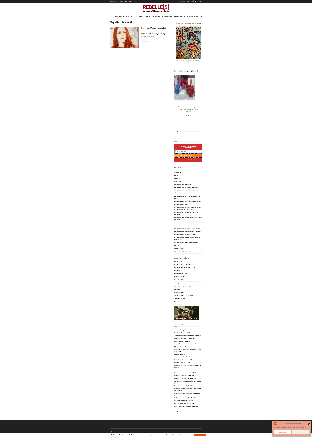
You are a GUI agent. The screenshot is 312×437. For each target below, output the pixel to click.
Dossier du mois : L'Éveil (181, 204)
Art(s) (130, 16)
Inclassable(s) (178, 255)
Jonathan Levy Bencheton (149, 30)
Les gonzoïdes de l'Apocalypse (183, 264)
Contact (122, 1)
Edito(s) (176, 245)
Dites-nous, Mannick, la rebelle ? (153, 28)
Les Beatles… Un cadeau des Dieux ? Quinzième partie (188, 388)
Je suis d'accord (199, 435)
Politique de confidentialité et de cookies (182, 435)
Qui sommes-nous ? (192, 16)
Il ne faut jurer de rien (179, 386)
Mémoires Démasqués (180, 273)
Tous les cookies (282, 432)
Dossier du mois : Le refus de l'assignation (187, 228)
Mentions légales (128, 1)
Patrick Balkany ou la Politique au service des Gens (187, 381)
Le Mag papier (178, 261)
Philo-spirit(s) (138, 16)
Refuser (301, 432)
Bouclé (176, 354)
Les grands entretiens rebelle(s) (184, 267)
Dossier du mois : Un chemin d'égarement (186, 242)
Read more (146, 40)
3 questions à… (178, 172)
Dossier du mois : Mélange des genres (185, 234)
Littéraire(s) (156, 16)
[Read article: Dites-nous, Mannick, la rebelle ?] (124, 37)
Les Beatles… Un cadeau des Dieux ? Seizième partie (187, 365)
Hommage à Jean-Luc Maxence (183, 252)
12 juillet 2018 (160, 30)
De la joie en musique (179, 370)
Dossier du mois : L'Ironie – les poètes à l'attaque (186, 213)
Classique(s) (178, 181)
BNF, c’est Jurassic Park (180, 403)
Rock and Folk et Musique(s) (182, 286)
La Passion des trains (179, 359)
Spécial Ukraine (167, 16)
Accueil (115, 16)
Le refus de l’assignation (180, 330)
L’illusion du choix (179, 332)
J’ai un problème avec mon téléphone (184, 335)
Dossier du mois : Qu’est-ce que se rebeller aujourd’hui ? (187, 238)
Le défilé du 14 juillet (179, 400)
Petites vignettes (179, 276)
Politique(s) (123, 16)
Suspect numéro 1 (179, 341)
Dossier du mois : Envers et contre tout (186, 187)
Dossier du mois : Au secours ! (183, 184)
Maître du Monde (178, 362)
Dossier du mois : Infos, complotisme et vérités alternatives (186, 192)
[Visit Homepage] (156, 8)
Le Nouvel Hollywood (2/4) (181, 398)
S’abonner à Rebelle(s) (114, 1)
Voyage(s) (177, 301)
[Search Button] (201, 16)
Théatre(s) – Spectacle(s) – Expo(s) (184, 295)
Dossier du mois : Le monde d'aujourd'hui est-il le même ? (188, 224)
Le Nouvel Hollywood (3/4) (181, 378)
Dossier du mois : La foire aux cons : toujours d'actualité (188, 218)
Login (201, 1)
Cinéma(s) (177, 178)
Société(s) (148, 16)
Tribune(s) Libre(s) (179, 16)
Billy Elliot (176, 346)
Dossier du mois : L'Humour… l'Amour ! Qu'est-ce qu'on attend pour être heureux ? (188, 208)
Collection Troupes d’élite (181, 338)
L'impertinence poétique (181, 258)
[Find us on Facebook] (193, 1)
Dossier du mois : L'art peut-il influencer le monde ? (187, 197)
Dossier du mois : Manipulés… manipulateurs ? (188, 231)
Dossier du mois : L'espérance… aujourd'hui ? (187, 201)
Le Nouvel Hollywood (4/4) (181, 375)
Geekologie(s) (178, 248)
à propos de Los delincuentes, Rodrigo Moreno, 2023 (187, 349)
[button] (308, 423)
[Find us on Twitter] (196, 1)
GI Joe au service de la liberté (182, 372)
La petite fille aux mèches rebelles (183, 344)
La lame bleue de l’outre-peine (182, 406)
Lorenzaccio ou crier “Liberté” (182, 357)
